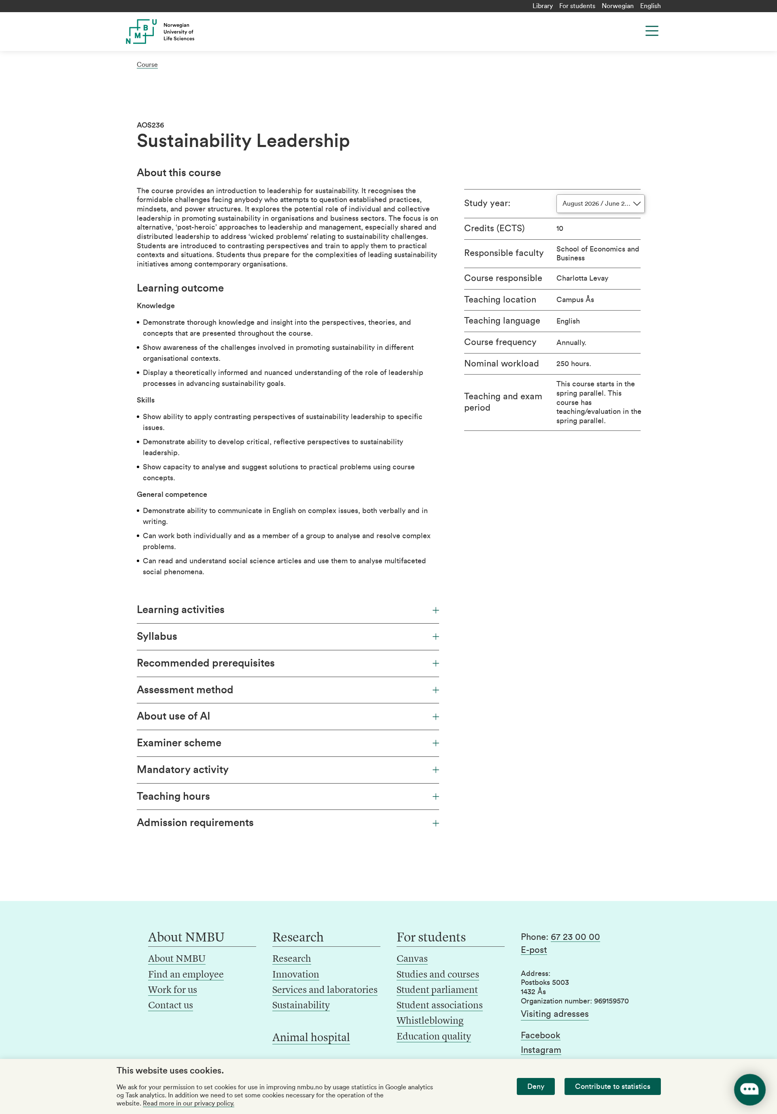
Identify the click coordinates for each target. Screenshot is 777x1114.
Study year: (487, 203)
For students (577, 6)
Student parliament (437, 990)
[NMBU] (178, 32)
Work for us (172, 990)
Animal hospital (311, 1038)
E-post (534, 950)
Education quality (434, 1037)
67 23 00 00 (575, 937)
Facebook (540, 1035)
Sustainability (301, 1006)
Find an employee (186, 975)
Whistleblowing (430, 1021)
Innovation (295, 975)
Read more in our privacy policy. (188, 1103)
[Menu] (652, 31)
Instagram (541, 1050)
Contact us (170, 1006)
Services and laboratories (325, 990)
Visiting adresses (555, 1014)
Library (543, 6)
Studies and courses (438, 975)
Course (147, 65)
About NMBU (177, 959)
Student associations (440, 1006)
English (650, 6)
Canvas (412, 959)
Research (291, 959)
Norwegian (618, 6)
